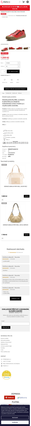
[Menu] (27, 1)
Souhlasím (15, 422)
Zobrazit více (15, 296)
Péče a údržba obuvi (5, 349)
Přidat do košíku (14, 70)
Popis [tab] (3, 92)
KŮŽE (9, 155)
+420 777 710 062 (7, 359)
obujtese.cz (5, 363)
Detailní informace (5, 74)
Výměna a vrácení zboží (6, 339)
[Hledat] (19, 1)
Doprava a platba (4, 336)
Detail (25, 194)
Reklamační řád (4, 341)
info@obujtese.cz (7, 356)
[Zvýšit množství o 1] (6, 70)
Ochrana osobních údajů (6, 343)
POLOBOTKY (11, 153)
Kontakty (3, 345)
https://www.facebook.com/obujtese (11, 361)
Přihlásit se (6, 324)
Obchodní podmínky (5, 337)
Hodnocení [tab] (14, 92)
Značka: (5, 17)
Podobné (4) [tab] (8, 92)
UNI (2, 198)
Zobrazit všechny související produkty (15, 88)
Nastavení (15, 417)
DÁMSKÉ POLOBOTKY (13, 148)
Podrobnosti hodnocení (21, 15)
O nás (2, 347)
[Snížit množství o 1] (6, 71)
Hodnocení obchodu (15, 246)
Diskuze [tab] (20, 92)
